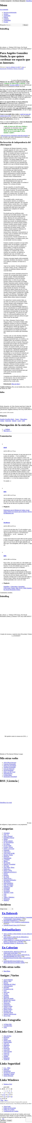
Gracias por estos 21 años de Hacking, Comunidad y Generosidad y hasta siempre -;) (18, 918)
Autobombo (7, 15)
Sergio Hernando (8, 1075)
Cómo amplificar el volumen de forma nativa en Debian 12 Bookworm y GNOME (17, 940)
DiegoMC (6, 987)
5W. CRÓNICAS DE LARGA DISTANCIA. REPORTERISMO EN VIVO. (17, 955)
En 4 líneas (7, 844)
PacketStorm (7, 1071)
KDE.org (6, 1047)
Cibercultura (23, 419)
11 (9, 1093)
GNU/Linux (7, 852)
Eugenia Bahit (8, 1042)
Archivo (6, 14)
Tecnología (7, 891)
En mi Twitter (7, 845)
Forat (5, 990)
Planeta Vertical (8, 1009)
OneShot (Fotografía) (10, 767)
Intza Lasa (6, 992)
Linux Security (8, 1051)
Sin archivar (7, 881)
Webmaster (7, 899)
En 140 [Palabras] (9, 842)
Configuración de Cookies (11, 1111)
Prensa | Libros (8, 870)
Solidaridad (7, 888)
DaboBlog (29, 1)
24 (8, 1096)
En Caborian (10, 947)
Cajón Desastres (8, 986)
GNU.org (6, 1043)
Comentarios (7, 20)
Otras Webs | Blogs (9, 867)
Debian (6, 839)
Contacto (6, 18)
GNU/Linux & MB (9, 853)
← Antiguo (7, 429)
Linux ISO (7, 1050)
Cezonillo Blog (8, 1026)
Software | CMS (8, 886)
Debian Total (7, 1040)
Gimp (5, 1027)
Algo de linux (7, 1036)
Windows (6, 900)
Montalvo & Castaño (9, 1000)
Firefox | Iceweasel (9, 848)
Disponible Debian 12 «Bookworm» (14, 943)
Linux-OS (6, 1053)
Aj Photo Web (8, 1024)
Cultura (2, 420)
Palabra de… (7, 869)
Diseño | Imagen (8, 841)
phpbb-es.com (7, 1008)
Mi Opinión (10, 68)
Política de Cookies (9, 1109)
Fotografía (6, 850)
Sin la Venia (7, 1015)
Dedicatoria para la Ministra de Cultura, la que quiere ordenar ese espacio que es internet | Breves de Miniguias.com (18, 511)
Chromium (7, 833)
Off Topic (6, 866)
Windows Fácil (8, 1084)
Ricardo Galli (7, 1011)
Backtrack (6, 1037)
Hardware (6, 856)
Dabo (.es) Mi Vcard (9, 772)
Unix (5, 894)
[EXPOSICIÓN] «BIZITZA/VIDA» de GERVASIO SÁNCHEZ (15, 952)
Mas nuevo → (8, 431)
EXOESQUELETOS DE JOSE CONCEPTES (17, 958)
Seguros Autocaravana (10, 1014)
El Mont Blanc (8, 775)
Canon (17, 419)
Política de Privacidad (10, 1108)
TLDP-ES (6, 1059)
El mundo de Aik (8, 989)
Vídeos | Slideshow (9, 897)
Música (6, 861)
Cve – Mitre (7, 1068)
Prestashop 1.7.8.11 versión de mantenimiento (16, 922)
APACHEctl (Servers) (10, 762)
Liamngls (6, 995)
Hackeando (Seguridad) (10, 776)
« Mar (1, 1100)
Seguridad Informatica (10, 880)
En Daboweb (10, 913)
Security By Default (9, 1072)
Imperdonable (3, 68)
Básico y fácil (7, 981)
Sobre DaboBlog (8, 883)
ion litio (6, 994)
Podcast (6, 17)
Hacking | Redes (8, 855)
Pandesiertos (7, 1004)
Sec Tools (6, 877)
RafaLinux (7, 1058)
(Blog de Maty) (15, 384)
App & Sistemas (8, 979)
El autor (6, 22)
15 (4, 1094)
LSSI (23, 420)
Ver (3, 1119)
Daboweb (6, 1069)
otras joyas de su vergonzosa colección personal (14, 135)
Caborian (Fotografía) (10, 764)
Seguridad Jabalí (8, 1012)
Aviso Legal (7, 1106)
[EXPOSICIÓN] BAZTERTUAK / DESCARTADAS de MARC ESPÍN (14, 961)
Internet (14, 420)
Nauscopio (7, 1003)
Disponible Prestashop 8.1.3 (11, 920)
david (5, 447)
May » (6, 1100)
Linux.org (6, 1054)
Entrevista (8, 420)
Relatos (6, 873)
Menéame (6, 997)
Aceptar (9, 1120)
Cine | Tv (6, 834)
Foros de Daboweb (9, 769)
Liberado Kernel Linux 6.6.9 (12, 925)
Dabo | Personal (8, 836)
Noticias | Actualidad (18, 68)
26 (11, 1096)
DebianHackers (8, 773)
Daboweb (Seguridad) (10, 765)
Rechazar (3, 1120)
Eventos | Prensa (8, 847)
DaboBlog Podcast (9, 837)
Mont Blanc (7, 971)
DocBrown (7, 522)
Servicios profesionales (10, 12)
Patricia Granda (8, 1006)
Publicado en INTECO (10, 872)
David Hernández (9, 770)
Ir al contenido (4, 9)
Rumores (6, 875)
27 (1, 1098)
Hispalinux (7, 1045)
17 (8, 1094)
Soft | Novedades (8, 884)
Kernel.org (7, 1048)
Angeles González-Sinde (7, 419)
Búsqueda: (3, 25)
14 (2, 1094)
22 (4, 1096)
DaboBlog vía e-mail (6, 802)
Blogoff (6, 983)
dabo (23, 67)
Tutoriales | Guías (8, 892)
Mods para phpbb (8, 998)
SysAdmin (7, 889)
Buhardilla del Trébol (9, 984)
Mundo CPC (7, 1001)
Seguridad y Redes (9, 1074)
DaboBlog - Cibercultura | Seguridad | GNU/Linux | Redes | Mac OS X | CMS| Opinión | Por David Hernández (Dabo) (18, 588)
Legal (19, 420)
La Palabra (7, 859)
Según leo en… (8, 878)
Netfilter (6, 1056)
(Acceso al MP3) (14, 85)
